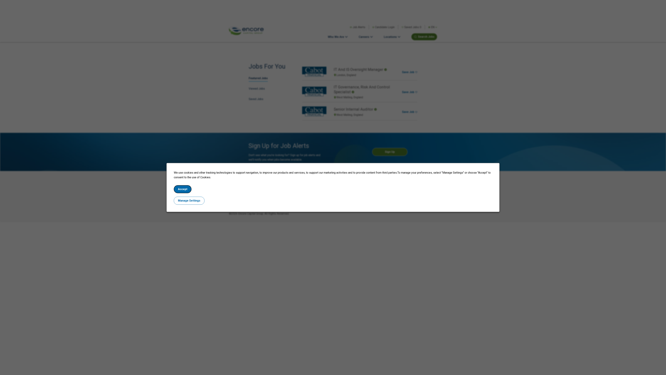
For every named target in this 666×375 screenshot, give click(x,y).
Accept (182, 189)
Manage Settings (189, 200)
